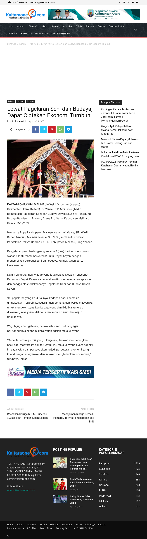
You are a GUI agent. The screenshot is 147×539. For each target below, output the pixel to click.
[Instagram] (124, 3)
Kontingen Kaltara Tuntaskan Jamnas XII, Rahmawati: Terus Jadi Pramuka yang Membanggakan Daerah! (118, 115)
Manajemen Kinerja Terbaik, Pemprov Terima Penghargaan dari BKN (73, 417)
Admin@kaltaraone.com (21, 490)
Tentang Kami (63, 528)
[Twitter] (128, 3)
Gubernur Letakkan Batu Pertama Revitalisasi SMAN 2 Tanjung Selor (120, 154)
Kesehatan (67, 524)
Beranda (11, 43)
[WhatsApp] (60, 129)
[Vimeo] (133, 3)
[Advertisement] (73, 73)
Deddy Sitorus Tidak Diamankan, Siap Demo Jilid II (81, 499)
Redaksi (102, 524)
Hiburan (54, 524)
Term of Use (46, 528)
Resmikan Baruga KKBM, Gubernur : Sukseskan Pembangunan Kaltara (27, 415)
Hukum (43, 524)
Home (10, 524)
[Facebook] (120, 3)
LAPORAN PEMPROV (83, 528)
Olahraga (90, 524)
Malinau (34, 43)
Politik (79, 524)
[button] (135, 29)
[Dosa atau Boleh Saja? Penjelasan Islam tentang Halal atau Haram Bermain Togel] (60, 462)
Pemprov (30, 101)
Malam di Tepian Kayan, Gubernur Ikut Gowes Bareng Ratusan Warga (120, 143)
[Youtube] (137, 3)
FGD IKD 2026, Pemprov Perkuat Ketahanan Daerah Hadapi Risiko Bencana (119, 165)
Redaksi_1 (20, 121)
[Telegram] (68, 129)
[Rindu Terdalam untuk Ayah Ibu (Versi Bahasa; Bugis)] (60, 484)
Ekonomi (31, 524)
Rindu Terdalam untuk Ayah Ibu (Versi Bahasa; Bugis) (82, 482)
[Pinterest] (52, 129)
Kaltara (23, 43)
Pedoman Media (15, 528)
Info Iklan (31, 528)
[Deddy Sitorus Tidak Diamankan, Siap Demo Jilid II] (60, 499)
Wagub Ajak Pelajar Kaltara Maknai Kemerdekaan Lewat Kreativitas (117, 130)
